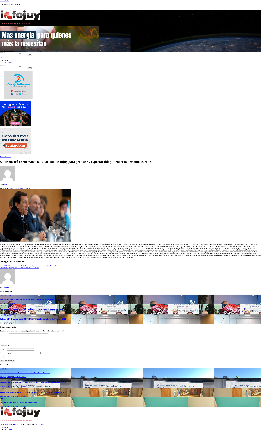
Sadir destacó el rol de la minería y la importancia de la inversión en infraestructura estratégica (32, 299)
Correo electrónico (6, 353)
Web (1, 357)
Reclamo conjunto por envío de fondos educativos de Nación (19, 268)
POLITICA (4, 369)
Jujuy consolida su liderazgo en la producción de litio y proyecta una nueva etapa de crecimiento (33, 392)
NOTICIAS (8, 62)
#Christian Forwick (24, 188)
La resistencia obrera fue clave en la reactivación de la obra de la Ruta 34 (25, 373)
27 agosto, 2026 (5, 377)
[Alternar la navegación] (1, 57)
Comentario (4, 346)
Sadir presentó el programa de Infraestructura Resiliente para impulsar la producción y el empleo (33, 382)
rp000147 (6, 184)
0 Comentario (21, 377)
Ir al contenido (4, 1)
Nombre (3, 349)
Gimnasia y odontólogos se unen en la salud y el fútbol (18, 402)
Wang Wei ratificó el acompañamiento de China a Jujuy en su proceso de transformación (28, 266)
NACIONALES (5, 157)
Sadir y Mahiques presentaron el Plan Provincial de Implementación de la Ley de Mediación (32, 309)
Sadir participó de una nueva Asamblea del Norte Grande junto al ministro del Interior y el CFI (33, 319)
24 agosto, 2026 (5, 406)
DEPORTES (4, 398)
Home (6, 60)
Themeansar (40, 424)
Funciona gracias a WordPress (10, 424)
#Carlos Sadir (12, 188)
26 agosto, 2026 (5, 396)
